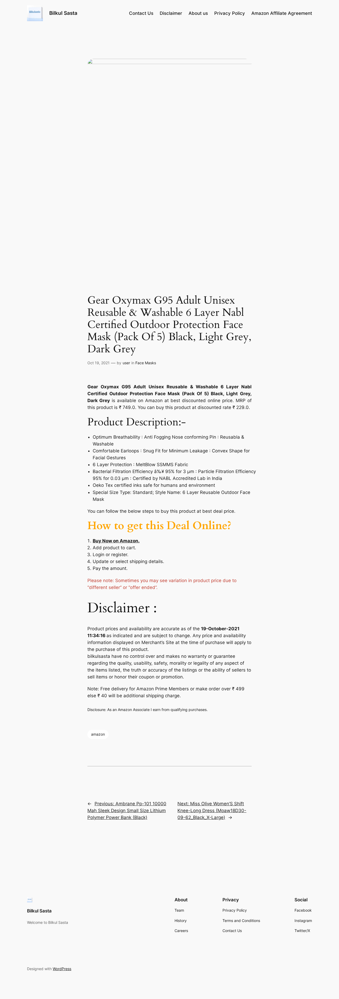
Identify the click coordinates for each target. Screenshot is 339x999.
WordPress (62, 968)
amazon (98, 734)
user (126, 363)
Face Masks (145, 363)
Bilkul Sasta (63, 13)
